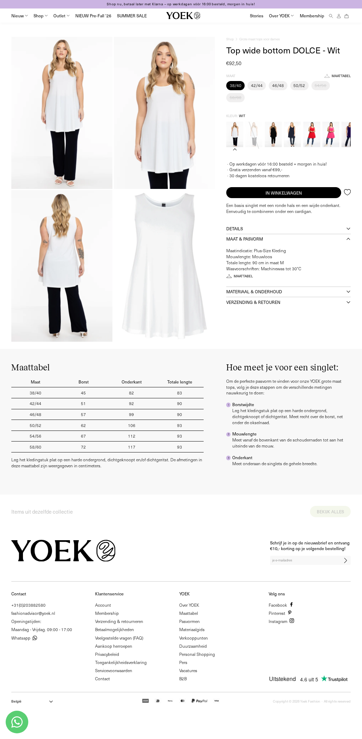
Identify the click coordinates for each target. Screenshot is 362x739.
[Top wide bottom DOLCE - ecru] (253, 134)
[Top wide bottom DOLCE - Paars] (349, 134)
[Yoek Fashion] (183, 15)
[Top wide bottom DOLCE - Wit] (234, 134)
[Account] (339, 16)
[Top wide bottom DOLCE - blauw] (292, 134)
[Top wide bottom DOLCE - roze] (330, 134)
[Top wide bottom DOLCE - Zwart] (273, 134)
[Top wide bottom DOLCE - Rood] (311, 134)
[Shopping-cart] (346, 16)
